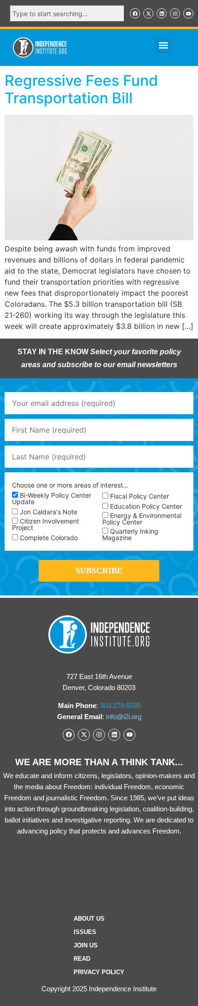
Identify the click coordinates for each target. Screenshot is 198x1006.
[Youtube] (188, 13)
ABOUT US (89, 918)
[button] (163, 45)
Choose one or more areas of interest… (70, 485)
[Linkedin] (162, 13)
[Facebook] (135, 13)
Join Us (86, 945)
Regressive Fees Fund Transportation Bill (81, 89)
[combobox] (67, 13)
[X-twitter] (148, 13)
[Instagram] (175, 13)
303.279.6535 (120, 705)
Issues (85, 932)
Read (82, 958)
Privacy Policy (99, 972)
